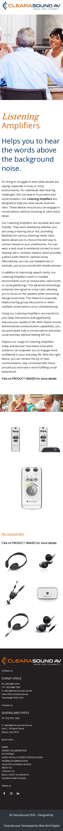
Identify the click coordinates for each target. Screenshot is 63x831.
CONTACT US (8, 771)
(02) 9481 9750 (12, 683)
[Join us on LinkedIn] (18, 794)
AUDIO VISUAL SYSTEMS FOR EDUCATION (22, 757)
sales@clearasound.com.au (18, 690)
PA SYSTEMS (8, 753)
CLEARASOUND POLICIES (14, 778)
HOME (5, 746)
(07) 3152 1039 (12, 718)
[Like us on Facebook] (5, 794)
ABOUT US (7, 767)
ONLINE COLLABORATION (14, 750)
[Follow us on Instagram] (11, 794)
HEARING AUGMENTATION (15, 760)
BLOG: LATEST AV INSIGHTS (15, 774)
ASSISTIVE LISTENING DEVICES (17, 764)
